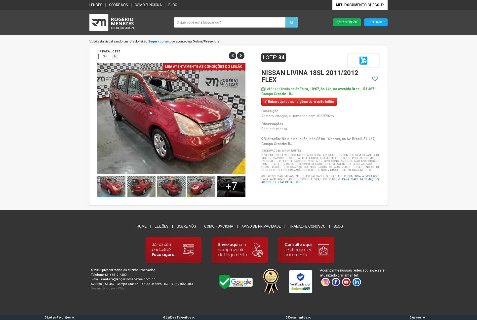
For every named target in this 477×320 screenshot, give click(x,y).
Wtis (121, 288)
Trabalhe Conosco (307, 226)
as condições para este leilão (301, 102)
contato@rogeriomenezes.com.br (128, 279)
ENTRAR (376, 22)
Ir (115, 56)
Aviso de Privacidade (261, 226)
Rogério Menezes (129, 22)
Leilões (95, 5)
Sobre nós (118, 5)
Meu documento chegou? (360, 5)
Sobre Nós (186, 226)
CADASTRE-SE (347, 22)
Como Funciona (218, 226)
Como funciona (148, 5)
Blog (172, 5)
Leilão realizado (318, 91)
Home (142, 226)
